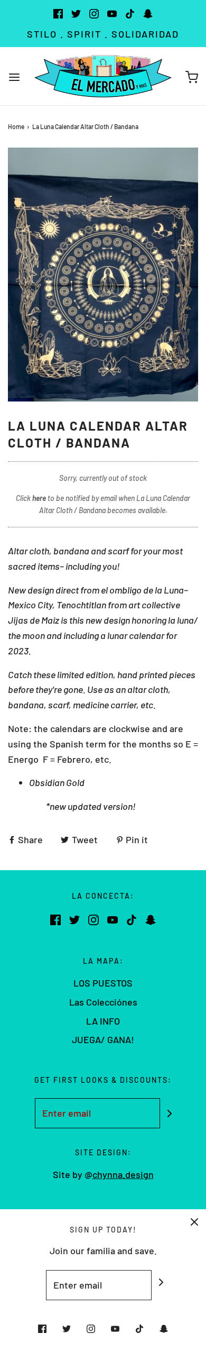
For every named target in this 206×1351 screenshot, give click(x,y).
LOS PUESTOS (103, 983)
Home (16, 126)
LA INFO (103, 1021)
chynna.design (123, 1174)
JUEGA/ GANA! (103, 1039)
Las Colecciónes (103, 1002)
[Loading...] (103, 274)
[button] (103, 274)
